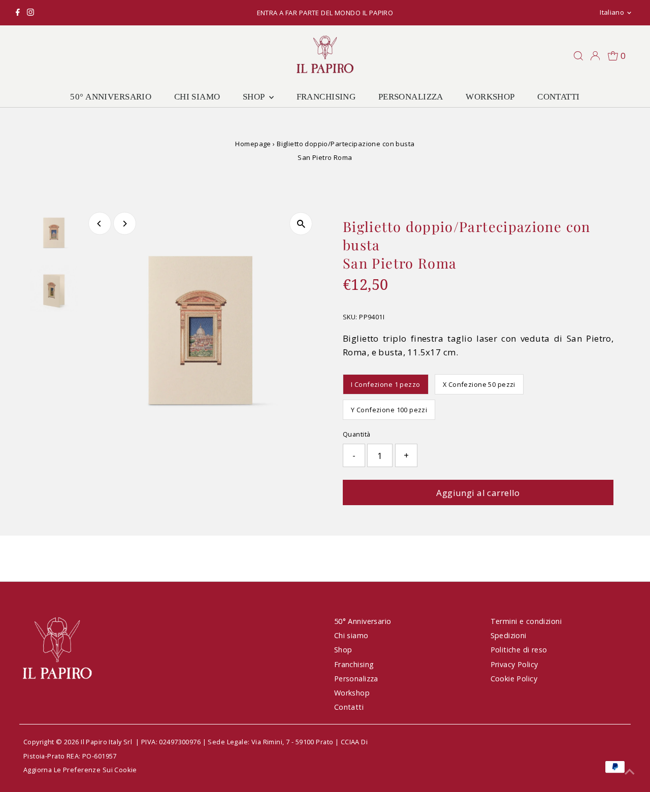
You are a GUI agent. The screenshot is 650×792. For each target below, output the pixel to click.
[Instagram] (30, 13)
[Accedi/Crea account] (595, 55)
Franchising (326, 97)
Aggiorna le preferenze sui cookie (80, 769)
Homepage (253, 143)
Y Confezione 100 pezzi (389, 409)
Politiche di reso (519, 649)
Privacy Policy (514, 664)
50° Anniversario (110, 97)
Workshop (490, 97)
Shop (255, 97)
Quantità (356, 434)
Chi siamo (197, 97)
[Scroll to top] (630, 772)
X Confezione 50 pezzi (479, 384)
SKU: (350, 316)
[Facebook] (17, 13)
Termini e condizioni (526, 621)
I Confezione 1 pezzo (385, 384)
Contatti (558, 97)
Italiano (612, 12)
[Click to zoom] (300, 223)
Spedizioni (509, 635)
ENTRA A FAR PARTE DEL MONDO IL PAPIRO (325, 12)
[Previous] (99, 223)
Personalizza (410, 97)
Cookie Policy (514, 678)
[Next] (124, 223)
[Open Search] (578, 55)
